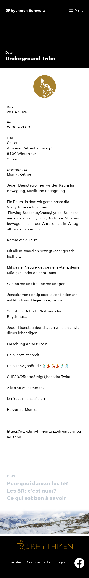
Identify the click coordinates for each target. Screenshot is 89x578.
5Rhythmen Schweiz (25, 10)
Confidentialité (38, 562)
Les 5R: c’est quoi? (31, 491)
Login (60, 562)
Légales (15, 562)
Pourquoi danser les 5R (37, 483)
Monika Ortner (19, 174)
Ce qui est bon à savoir (36, 498)
